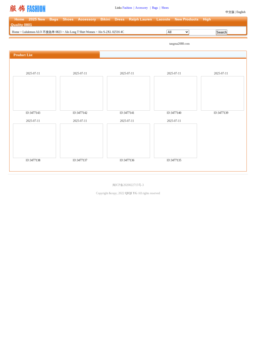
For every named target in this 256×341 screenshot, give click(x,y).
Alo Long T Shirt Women (80, 32)
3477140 (176, 113)
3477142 (82, 113)
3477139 (223, 113)
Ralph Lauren (140, 19)
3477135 (176, 160)
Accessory (87, 19)
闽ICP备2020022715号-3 (128, 185)
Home (19, 19)
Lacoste (163, 19)
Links (118, 7)
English (241, 12)
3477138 (35, 160)
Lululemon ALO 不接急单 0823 (42, 32)
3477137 (82, 160)
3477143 (35, 113)
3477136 (129, 160)
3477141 (129, 113)
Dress (119, 19)
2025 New (37, 19)
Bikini (105, 19)
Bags (54, 19)
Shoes (68, 19)
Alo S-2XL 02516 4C (111, 32)
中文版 (230, 12)
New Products (186, 19)
